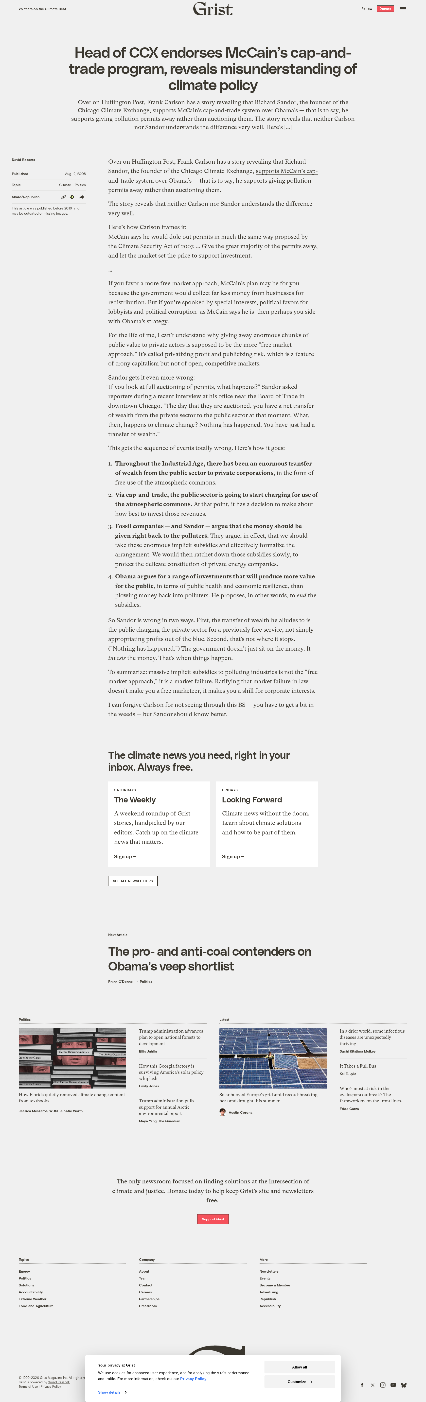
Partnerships (149, 1299)
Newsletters (269, 1271)
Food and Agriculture (36, 1306)
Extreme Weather (32, 1299)
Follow (366, 8)
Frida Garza (349, 1109)
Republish (268, 1299)
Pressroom (148, 1306)
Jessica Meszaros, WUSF (39, 1111)
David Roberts (23, 159)
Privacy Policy (50, 1386)
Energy (24, 1271)
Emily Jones (149, 1086)
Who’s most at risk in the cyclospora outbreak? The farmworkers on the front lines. (371, 1094)
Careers (145, 1292)
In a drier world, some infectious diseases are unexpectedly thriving (372, 1037)
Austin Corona (240, 1112)
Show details (109, 1392)
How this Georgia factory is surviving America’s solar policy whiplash (171, 1072)
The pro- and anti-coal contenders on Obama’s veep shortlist (209, 958)
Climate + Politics (72, 185)
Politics (146, 981)
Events (265, 1278)
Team (143, 1278)
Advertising (269, 1292)
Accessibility (270, 1306)
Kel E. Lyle (348, 1074)
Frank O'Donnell (121, 981)
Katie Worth (73, 1111)
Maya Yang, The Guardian (159, 1121)
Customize (297, 1381)
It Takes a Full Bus (358, 1066)
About (144, 1271)
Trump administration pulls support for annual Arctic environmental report (166, 1107)
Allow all (299, 1367)
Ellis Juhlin (148, 1051)
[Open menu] (402, 8)
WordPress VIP (59, 1382)
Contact (145, 1285)
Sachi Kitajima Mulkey (358, 1051)
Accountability (31, 1292)
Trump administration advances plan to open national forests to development (171, 1037)
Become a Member (275, 1285)
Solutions (26, 1285)
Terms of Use (28, 1386)
